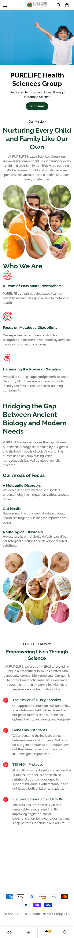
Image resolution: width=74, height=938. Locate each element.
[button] (66, 5)
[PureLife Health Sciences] (37, 5)
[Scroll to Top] (67, 918)
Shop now (37, 106)
